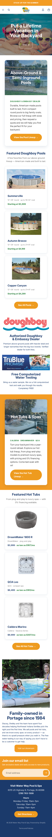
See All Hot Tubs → (26, 646)
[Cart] (49, 10)
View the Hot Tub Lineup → (23, 475)
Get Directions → (26, 814)
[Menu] (3, 10)
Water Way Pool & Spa (21, 823)
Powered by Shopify (37, 823)
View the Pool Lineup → (26, 137)
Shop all (26, 45)
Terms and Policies (26, 828)
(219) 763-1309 (26, 793)
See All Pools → (26, 305)
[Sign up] (46, 773)
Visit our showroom (26, 748)
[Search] (9, 10)
